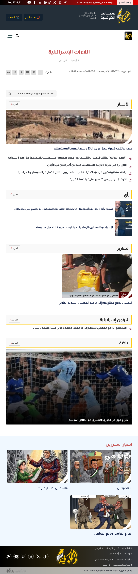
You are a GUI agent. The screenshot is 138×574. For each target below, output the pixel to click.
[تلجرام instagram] (31, 556)
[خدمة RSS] (8, 556)
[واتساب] (14, 72)
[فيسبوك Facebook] (45, 556)
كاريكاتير (63, 60)
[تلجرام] (21, 72)
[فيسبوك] (40, 72)
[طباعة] (8, 72)
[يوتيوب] (27, 72)
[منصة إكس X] (38, 556)
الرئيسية (75, 60)
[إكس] (33, 72)
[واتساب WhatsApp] (23, 556)
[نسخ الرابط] (9, 93)
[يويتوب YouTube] (16, 556)
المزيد (15, 104)
